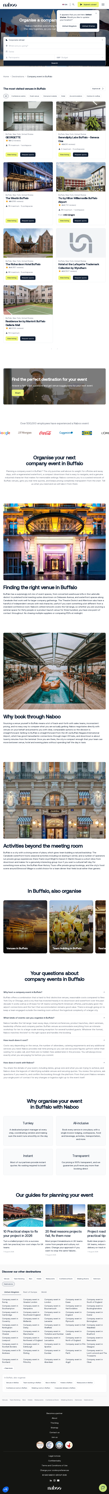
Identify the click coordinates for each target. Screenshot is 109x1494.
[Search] (73, 4)
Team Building (19, 1279)
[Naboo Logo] (10, 5)
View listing (11, 155)
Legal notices (54, 1456)
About (54, 1418)
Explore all (96, 89)
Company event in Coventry (10, 1320)
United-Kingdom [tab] (11, 1292)
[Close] (96, 13)
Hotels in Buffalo (66, 1383)
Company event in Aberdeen (52, 1360)
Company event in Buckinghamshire (95, 1307)
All (6, 96)
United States (88, 26)
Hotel (63, 96)
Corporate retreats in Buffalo (65, 1388)
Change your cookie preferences (54, 1470)
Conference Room (66, 1279)
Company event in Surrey (10, 1300)
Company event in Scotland (10, 1360)
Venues (6, 1279)
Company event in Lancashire (52, 1339)
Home (6, 76)
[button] (5, 1489)
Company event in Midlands (31, 1320)
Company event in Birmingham (95, 1320)
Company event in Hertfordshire (74, 1307)
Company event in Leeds (74, 1332)
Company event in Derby (31, 1326)
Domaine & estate (50, 96)
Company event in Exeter (95, 1313)
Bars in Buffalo (51, 1383)
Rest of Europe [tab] (30, 1292)
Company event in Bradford (95, 1332)
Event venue (34, 96)
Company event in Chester (10, 1332)
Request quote (28, 155)
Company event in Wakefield (95, 1326)
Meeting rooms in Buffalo (41, 1388)
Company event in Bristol (52, 1313)
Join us (54, 1437)
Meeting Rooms (83, 1279)
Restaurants (50, 1279)
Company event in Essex (74, 1300)
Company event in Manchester (31, 1332)
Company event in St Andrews (11, 1351)
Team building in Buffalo (32, 1383)
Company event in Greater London (31, 1300)
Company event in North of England (74, 1339)
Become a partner (54, 1413)
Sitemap (54, 1428)
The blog (54, 1423)
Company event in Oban (95, 1360)
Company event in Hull (75, 1325)
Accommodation (76, 96)
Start (17, 393)
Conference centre (18, 96)
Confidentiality (54, 1461)
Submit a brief (90, 4)
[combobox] (54, 40)
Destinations (18, 76)
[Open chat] (103, 1488)
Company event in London (52, 1300)
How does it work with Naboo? (18, 1062)
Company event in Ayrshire (52, 1345)
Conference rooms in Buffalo (16, 1388)
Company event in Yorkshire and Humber (54, 1332)
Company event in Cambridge (10, 1313)
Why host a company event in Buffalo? (22, 992)
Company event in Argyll (74, 1360)
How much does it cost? (15, 1040)
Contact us (54, 1432)
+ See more (8, 1368)
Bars (30, 1279)
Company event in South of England (95, 1300)
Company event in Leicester (52, 1320)
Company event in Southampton (10, 1307)
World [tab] (44, 1292)
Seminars (96, 1279)
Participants (14, 57)
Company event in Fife (75, 1344)
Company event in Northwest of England (33, 1339)
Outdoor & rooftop (93, 96)
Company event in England (74, 1313)
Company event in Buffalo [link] (39, 76)
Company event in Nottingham (10, 1326)
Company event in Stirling (31, 1351)
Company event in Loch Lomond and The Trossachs (97, 1353)
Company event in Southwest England (31, 1313)
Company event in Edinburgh (31, 1345)
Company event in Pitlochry (31, 1360)
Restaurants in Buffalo (85, 1383)
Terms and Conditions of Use (54, 1465)
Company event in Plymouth (74, 1320)
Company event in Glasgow (95, 1345)
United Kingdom (69, 26)
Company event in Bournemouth (52, 1307)
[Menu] (103, 4)
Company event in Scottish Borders (10, 1345)
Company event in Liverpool (10, 1339)
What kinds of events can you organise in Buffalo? (28, 1018)
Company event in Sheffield (52, 1326)
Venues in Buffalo (12, 1383)
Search (54, 63)
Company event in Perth (74, 1351)
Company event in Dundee (52, 1351)
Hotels (39, 1279)
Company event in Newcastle (95, 1339)
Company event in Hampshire (31, 1307)
